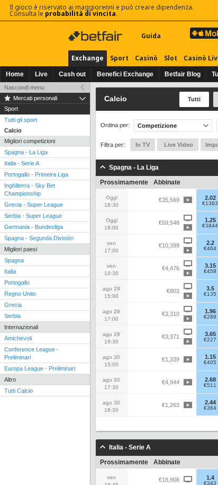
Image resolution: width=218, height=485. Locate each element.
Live (41, 74)
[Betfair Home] (96, 36)
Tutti (194, 99)
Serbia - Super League (33, 216)
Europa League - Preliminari (39, 368)
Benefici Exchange (125, 74)
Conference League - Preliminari (31, 353)
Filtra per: (113, 145)
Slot (170, 58)
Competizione (157, 125)
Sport (119, 58)
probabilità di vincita (80, 13)
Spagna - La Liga (26, 152)
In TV (142, 145)
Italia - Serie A (21, 163)
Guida (151, 35)
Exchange (87, 58)
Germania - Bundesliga (33, 227)
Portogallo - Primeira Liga (36, 174)
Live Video (177, 145)
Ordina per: (115, 125)
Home (15, 74)
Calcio (13, 130)
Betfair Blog (183, 74)
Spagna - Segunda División (39, 238)
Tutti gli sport (20, 120)
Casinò (146, 58)
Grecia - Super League (33, 204)
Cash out (72, 74)
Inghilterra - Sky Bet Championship (29, 189)
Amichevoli (18, 338)
